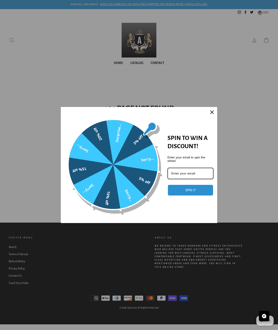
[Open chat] (264, 316)
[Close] (212, 112)
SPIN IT (190, 190)
